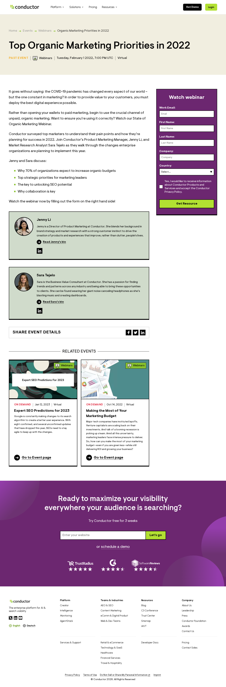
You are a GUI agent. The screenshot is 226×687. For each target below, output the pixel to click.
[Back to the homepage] (25, 7)
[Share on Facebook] (128, 332)
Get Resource (186, 203)
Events (28, 31)
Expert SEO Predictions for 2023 (41, 411)
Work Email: (167, 107)
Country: (165, 165)
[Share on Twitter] (135, 332)
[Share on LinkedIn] (142, 332)
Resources (147, 600)
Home (13, 31)
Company (187, 600)
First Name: (167, 122)
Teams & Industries (112, 600)
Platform (65, 600)
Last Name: (167, 136)
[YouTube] (20, 618)
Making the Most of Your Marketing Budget (106, 413)
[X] (10, 618)
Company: (166, 151)
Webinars (45, 31)
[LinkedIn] (39, 251)
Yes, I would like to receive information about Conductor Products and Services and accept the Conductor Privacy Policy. (188, 186)
